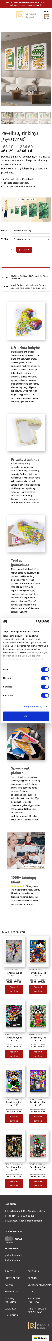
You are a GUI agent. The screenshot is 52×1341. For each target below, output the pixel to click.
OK (26, 716)
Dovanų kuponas (10, 1300)
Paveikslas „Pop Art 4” (38, 1104)
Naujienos (11, 1315)
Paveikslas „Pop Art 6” (38, 1168)
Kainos (9, 1285)
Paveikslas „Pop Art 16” (14, 1039)
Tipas (4, 239)
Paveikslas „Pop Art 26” (14, 1104)
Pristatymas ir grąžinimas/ (37, 1310)
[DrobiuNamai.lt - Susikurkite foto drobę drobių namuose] (26, 15)
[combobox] (40, 1338)
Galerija (10, 1308)
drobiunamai (13, 1260)
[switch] (45, 678)
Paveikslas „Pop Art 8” (14, 1168)
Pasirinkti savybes (14, 989)
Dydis (4, 231)
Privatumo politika (34, 1300)
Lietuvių (42, 1338)
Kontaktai (11, 1291)
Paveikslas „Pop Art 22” (38, 974)
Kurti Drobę (12, 1278)
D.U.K (30, 1291)
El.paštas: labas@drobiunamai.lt (24, 1220)
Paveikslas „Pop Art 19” (38, 1039)
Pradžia (10, 1271)
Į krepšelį (24, 249)
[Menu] (4, 15)
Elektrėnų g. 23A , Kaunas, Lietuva (26, 1211)
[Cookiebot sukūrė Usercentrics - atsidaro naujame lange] (37, 621)
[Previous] (5, 68)
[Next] (46, 68)
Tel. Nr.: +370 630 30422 (21, 1216)
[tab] (26, 268)
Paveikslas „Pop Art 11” (14, 974)
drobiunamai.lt (15, 1255)
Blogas (32, 1278)
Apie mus (33, 1271)
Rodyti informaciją (33, 706)
